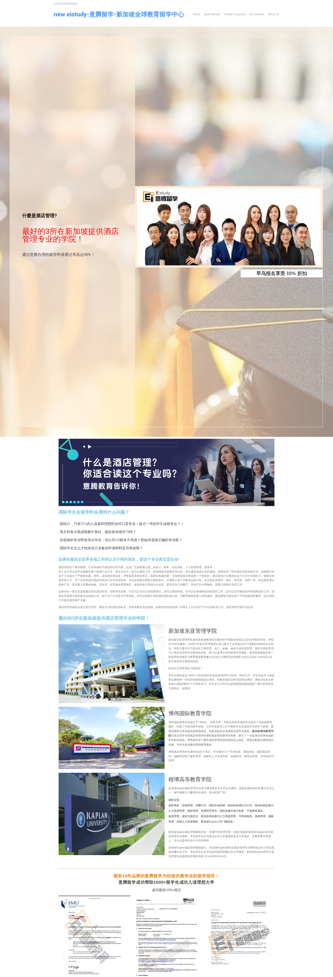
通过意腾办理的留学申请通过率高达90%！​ (58, 254)
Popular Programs (235, 14)
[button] (63, 955)
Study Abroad (212, 14)
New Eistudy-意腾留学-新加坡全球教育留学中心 (119, 14)
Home (196, 14)
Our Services (256, 14)
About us (273, 14)
